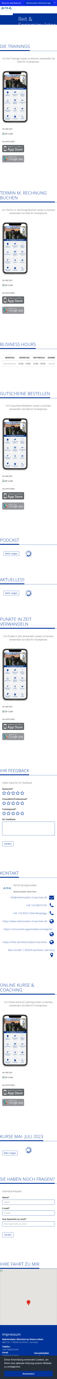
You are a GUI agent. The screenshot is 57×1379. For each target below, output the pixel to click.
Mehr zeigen (11, 553)
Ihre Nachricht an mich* (14, 1219)
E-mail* (6, 1208)
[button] (28, 1303)
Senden (8, 843)
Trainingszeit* (9, 809)
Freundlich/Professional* (14, 799)
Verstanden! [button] (28, 1374)
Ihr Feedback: (9, 819)
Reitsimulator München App (38, 3)
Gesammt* (7, 788)
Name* (5, 1197)
